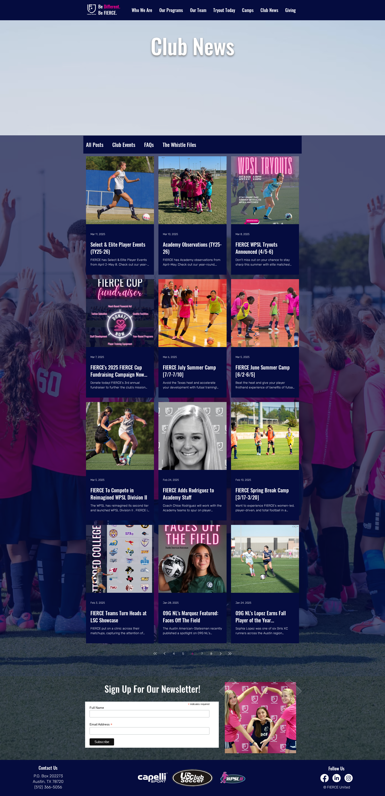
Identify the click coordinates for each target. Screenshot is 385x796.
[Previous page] (164, 654)
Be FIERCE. (107, 12)
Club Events (123, 144)
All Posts (94, 144)
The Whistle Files (179, 144)
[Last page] (230, 654)
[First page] (155, 654)
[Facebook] (324, 778)
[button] (142, 10)
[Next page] (221, 654)
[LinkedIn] (336, 778)
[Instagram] (348, 778)
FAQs (149, 144)
